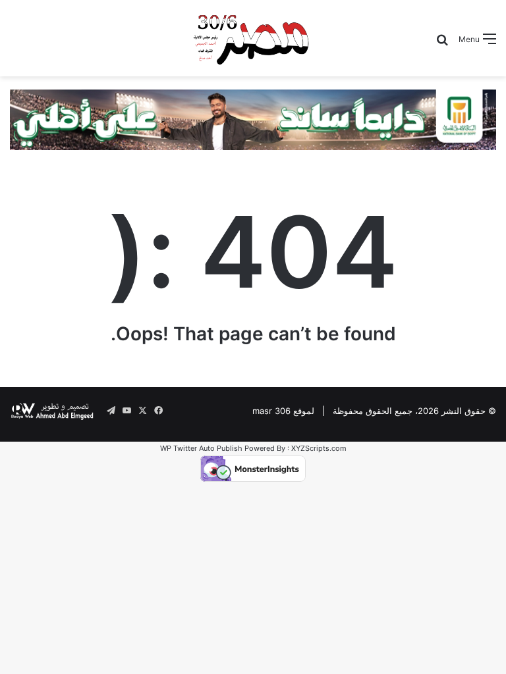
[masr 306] (253, 38)
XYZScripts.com (319, 448)
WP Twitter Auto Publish (201, 448)
